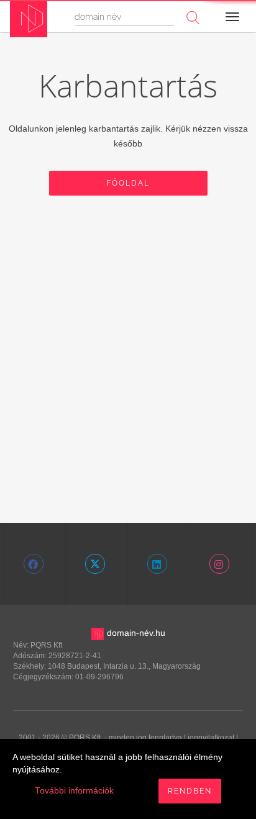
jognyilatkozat (211, 737)
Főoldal (128, 183)
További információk (74, 790)
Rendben (190, 791)
